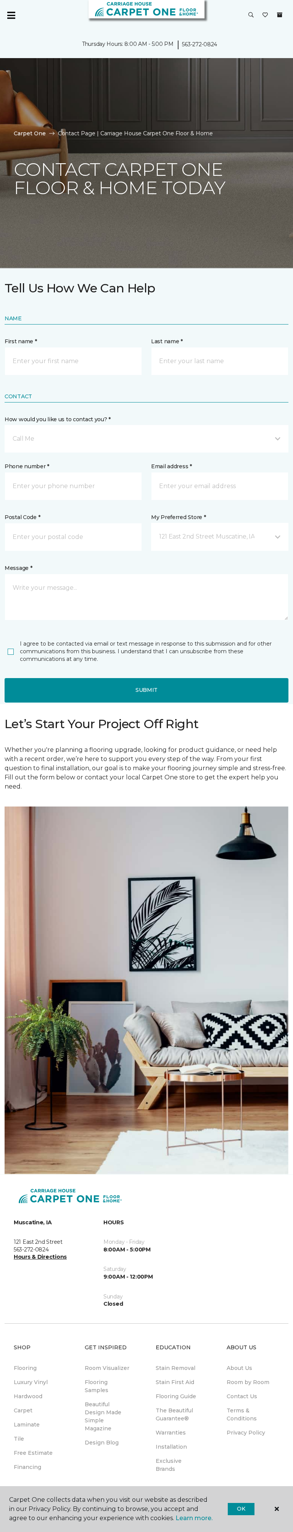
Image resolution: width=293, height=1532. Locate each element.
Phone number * (27, 466)
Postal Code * (22, 517)
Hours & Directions (40, 1256)
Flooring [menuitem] (25, 1368)
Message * (18, 568)
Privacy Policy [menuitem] (246, 1432)
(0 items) (279, 15)
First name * (21, 341)
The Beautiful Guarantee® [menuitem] (174, 1414)
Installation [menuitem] (171, 1446)
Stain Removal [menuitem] (175, 1368)
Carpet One (30, 133)
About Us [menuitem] (239, 1368)
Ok (241, 1508)
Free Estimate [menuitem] (33, 1452)
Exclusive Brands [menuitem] (169, 1464)
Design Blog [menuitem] (102, 1442)
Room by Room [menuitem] (248, 1382)
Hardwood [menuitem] (28, 1396)
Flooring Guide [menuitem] (176, 1396)
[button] (251, 15)
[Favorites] (265, 15)
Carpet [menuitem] (23, 1410)
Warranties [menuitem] (171, 1432)
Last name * (167, 341)
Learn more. (194, 1518)
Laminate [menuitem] (27, 1424)
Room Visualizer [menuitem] (107, 1368)
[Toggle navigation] (11, 15)
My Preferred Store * (178, 517)
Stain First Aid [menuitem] (175, 1382)
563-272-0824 (199, 44)
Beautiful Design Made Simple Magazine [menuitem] (103, 1416)
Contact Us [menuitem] (242, 1396)
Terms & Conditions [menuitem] (242, 1414)
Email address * (171, 466)
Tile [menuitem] (19, 1438)
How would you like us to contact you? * (58, 419)
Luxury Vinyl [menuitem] (31, 1382)
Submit (146, 689)
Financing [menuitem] (27, 1467)
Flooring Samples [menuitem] (96, 1386)
